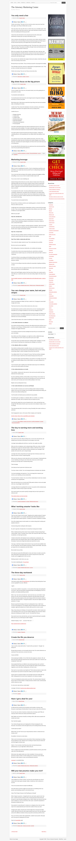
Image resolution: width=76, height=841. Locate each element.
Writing (50, 323)
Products (23, 2)
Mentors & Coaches (52, 266)
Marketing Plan (51, 264)
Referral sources (33, 285)
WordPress (61, 839)
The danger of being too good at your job (56, 196)
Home (12, 2)
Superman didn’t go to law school (54, 187)
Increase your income (27, 421)
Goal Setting (51, 240)
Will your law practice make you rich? (27, 771)
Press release (51, 280)
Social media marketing (53, 303)
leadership (15, 154)
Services (28, 2)
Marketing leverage (19, 160)
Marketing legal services (25, 285)
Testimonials (51, 311)
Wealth (50, 319)
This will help (26, 562)
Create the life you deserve (22, 637)
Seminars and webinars (53, 297)
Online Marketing (52, 274)
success (27, 76)
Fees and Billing (20, 421)
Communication (51, 226)
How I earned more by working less (18, 623)
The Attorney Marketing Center (24, 7)
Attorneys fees (19, 825)
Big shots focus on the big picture (25, 82)
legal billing (18, 820)
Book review (51, 212)
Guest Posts (51, 242)
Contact (33, 2)
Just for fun (51, 252)
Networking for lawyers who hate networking (57, 198)
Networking (51, 268)
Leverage (23, 76)
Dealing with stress (52, 234)
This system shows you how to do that (19, 496)
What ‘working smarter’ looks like (25, 506)
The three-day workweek (21, 573)
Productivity (23, 632)
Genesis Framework (54, 839)
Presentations (51, 278)
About (19, 2)
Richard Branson (25, 581)
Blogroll (50, 210)
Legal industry (51, 256)
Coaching (50, 224)
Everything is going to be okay (54, 185)
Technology (51, 309)
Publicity (50, 286)
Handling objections (52, 244)
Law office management (21, 153)
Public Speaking (52, 284)
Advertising (51, 204)
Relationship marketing (40, 285)
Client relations (51, 220)
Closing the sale (51, 222)
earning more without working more (28, 688)
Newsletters (51, 272)
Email (50, 236)
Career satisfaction (52, 216)
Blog (15, 2)
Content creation (52, 228)
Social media (51, 301)
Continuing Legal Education (54, 230)
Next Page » (44, 831)
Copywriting (51, 232)
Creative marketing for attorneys (54, 189)
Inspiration (51, 250)
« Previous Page (14, 831)
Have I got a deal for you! (21, 699)
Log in (65, 839)
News (50, 270)
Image (50, 246)
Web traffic (51, 321)
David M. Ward (22, 18)
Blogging (50, 208)
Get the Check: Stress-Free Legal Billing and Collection (23, 415)
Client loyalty (19, 76)
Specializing (51, 305)
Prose (48, 839)
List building (51, 260)
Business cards (51, 214)
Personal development (33, 153)
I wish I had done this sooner (54, 191)
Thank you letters (52, 313)
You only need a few (19, 15)
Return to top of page (14, 839)
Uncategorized (51, 317)
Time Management (52, 315)
